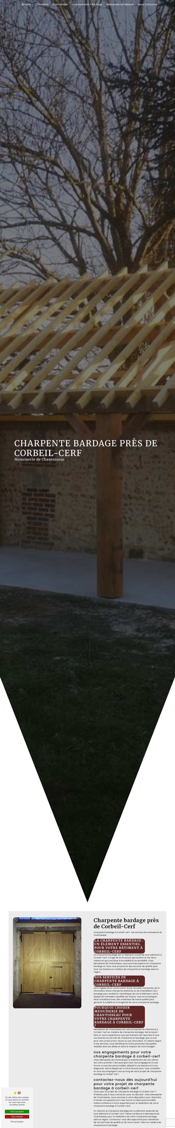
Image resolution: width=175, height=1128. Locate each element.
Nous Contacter (148, 4)
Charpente (41, 4)
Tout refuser (17, 1116)
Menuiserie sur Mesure (120, 4)
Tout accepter (17, 1111)
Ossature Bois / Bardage (87, 4)
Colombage (60, 4)
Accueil (26, 4)
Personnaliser (17, 1121)
